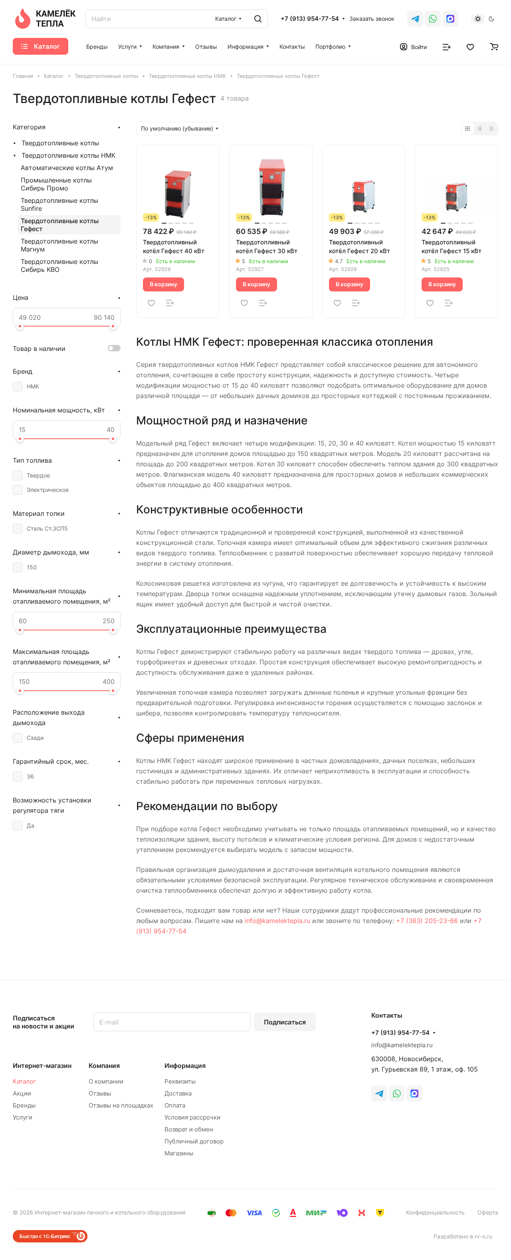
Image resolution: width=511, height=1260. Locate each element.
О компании (106, 1081)
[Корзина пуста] (494, 46)
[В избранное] (151, 303)
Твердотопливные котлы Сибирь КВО (59, 265)
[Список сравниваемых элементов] (447, 46)
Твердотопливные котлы (60, 143)
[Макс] (450, 19)
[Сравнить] (170, 303)
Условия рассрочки (192, 1117)
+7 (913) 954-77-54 (310, 18)
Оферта (487, 1212)
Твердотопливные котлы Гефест (60, 225)
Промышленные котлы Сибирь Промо (56, 184)
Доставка (178, 1093)
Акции (22, 1093)
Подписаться (285, 1022)
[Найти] (258, 19)
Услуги (22, 1117)
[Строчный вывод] (479, 129)
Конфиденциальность (435, 1212)
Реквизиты (180, 1081)
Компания (104, 1066)
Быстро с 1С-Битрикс (45, 1236)
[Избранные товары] (470, 46)
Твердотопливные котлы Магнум (59, 245)
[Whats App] (433, 19)
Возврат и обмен (188, 1129)
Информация (185, 1066)
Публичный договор (194, 1141)
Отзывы (100, 1093)
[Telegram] (415, 19)
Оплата (174, 1105)
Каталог (24, 1081)
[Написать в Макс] (414, 1094)
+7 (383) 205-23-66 (427, 921)
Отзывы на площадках (121, 1105)
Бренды (24, 1105)
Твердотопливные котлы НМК (68, 155)
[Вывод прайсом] (491, 129)
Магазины (178, 1153)
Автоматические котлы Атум (67, 168)
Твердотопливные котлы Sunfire (59, 204)
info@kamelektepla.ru (277, 921)
